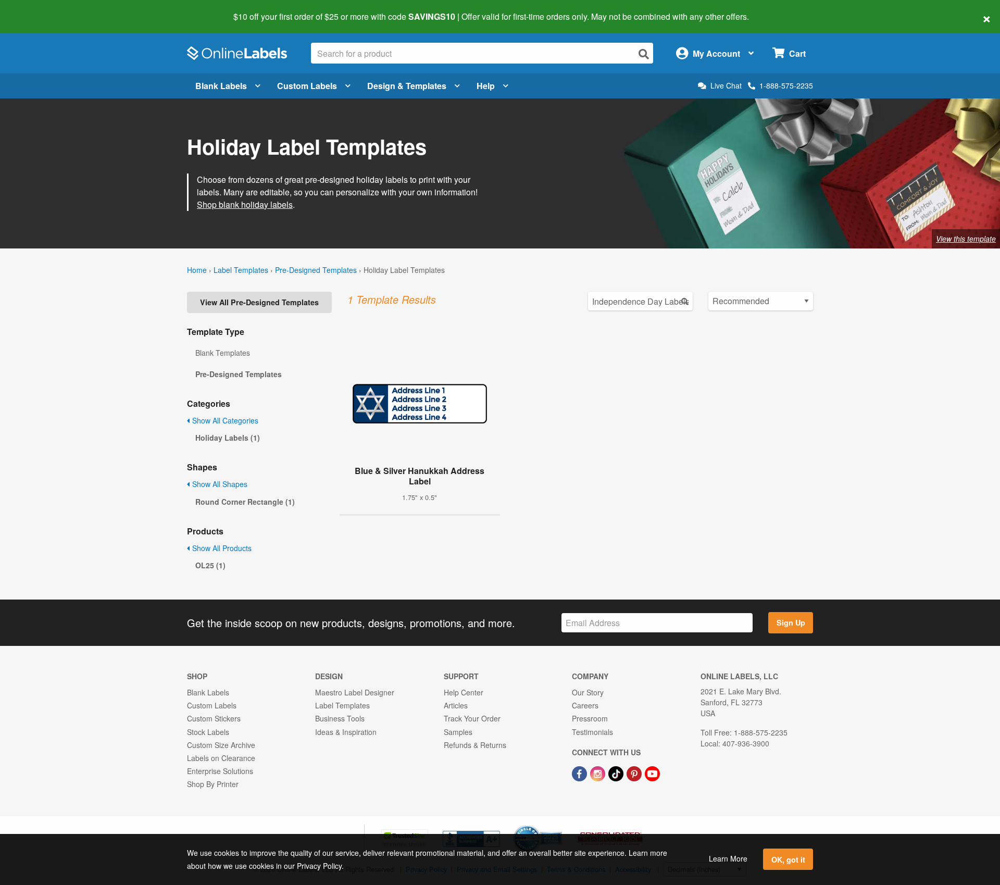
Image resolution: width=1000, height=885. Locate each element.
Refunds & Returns (475, 745)
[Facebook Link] (580, 772)
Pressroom (590, 718)
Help (486, 86)
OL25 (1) (210, 565)
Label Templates (241, 270)
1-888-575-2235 (786, 85)
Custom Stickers (214, 718)
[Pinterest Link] (635, 772)
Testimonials (592, 732)
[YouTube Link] (652, 772)
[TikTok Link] (617, 772)
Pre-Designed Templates (316, 270)
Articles (456, 705)
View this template (966, 238)
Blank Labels (221, 86)
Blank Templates (222, 352)
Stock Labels (208, 732)
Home (197, 270)
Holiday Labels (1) (227, 437)
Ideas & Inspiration (346, 732)
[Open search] (643, 54)
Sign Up (791, 622)
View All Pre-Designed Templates (259, 302)
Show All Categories (224, 420)
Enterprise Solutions (220, 771)
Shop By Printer (213, 784)
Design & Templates (406, 86)
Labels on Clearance (221, 758)
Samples (458, 732)
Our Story (588, 692)
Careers (585, 705)
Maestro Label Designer (354, 692)
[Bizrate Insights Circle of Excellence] (558, 826)
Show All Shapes (218, 484)
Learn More (728, 858)
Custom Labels (307, 86)
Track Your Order (472, 718)
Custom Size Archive (221, 745)
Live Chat (726, 86)
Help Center (463, 692)
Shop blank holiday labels (245, 204)
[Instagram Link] (598, 772)
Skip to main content (37, 9)
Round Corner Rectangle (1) (245, 501)
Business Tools (340, 718)
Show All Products (221, 548)
